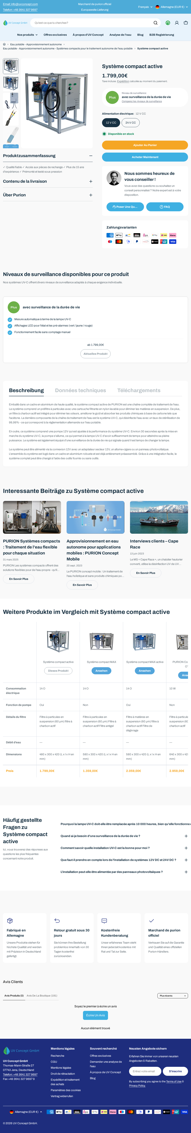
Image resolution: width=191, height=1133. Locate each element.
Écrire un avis (95, 1015)
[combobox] (95, 22)
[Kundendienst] (168, 23)
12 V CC (111, 122)
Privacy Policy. (137, 1085)
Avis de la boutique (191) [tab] (42, 995)
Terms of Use (173, 1081)
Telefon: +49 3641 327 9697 (20, 9)
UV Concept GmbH (25, 1123)
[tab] (26, 391)
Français (143, 7)
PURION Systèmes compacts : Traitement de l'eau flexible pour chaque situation (31, 547)
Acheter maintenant (145, 157)
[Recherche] (155, 23)
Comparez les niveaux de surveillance (142, 101)
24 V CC (131, 122)
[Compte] (177, 23)
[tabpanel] (95, 431)
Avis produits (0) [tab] (14, 995)
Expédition (123, 81)
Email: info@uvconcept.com (20, 4)
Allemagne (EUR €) (172, 6)
